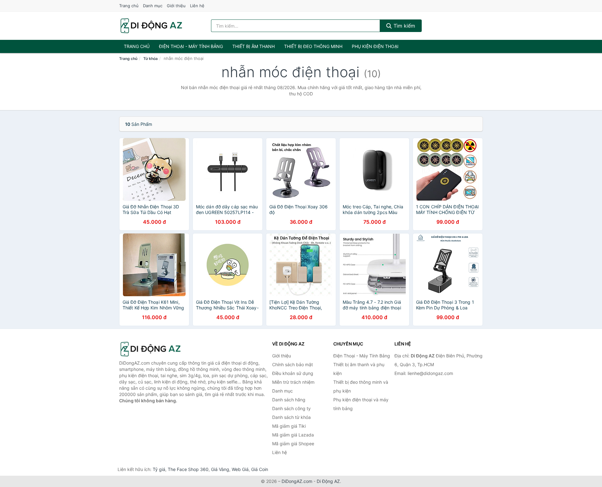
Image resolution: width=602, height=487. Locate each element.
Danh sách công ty (291, 408)
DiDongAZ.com (297, 481)
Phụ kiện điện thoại (375, 46)
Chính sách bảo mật (292, 364)
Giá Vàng (220, 469)
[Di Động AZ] (150, 349)
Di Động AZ (328, 481)
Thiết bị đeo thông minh (313, 46)
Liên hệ (197, 5)
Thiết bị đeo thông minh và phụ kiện (360, 386)
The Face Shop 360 (188, 469)
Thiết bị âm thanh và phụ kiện (358, 369)
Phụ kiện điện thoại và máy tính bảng (360, 404)
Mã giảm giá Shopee (293, 443)
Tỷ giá (159, 469)
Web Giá (240, 469)
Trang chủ (129, 5)
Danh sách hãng (288, 399)
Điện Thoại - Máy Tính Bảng (191, 46)
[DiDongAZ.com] (151, 26)
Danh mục (152, 5)
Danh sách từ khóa (291, 417)
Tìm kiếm (403, 26)
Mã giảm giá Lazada (293, 434)
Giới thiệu (176, 5)
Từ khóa (150, 58)
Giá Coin (259, 469)
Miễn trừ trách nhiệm (293, 382)
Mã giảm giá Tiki (289, 426)
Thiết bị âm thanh (253, 46)
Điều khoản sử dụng (292, 373)
